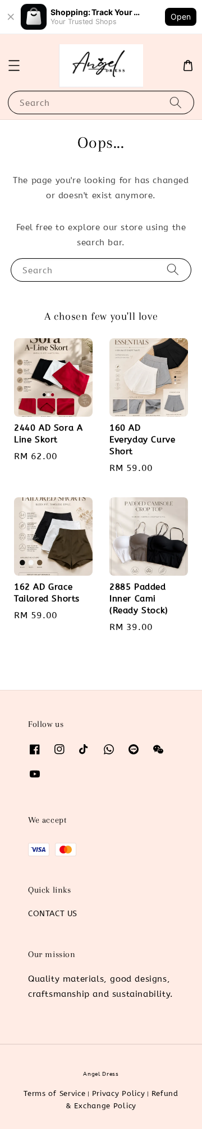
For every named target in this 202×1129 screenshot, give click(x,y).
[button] (14, 65)
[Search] (176, 102)
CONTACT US (52, 913)
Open (181, 16)
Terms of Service (54, 1093)
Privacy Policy (118, 1093)
